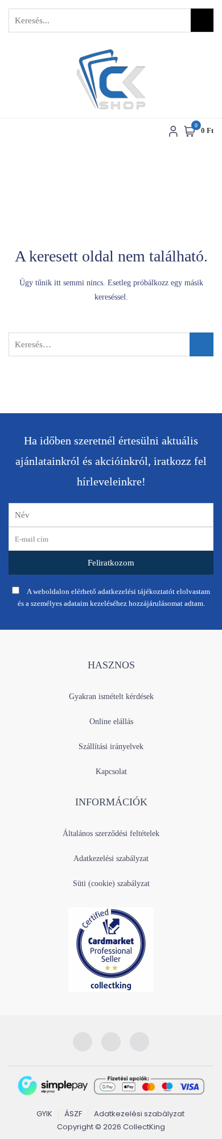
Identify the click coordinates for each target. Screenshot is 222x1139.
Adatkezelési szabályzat (111, 858)
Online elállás (111, 721)
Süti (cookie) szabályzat (111, 883)
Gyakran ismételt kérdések (111, 696)
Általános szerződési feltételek (111, 833)
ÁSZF (73, 1113)
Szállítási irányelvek (111, 746)
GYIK (44, 1113)
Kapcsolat (111, 771)
